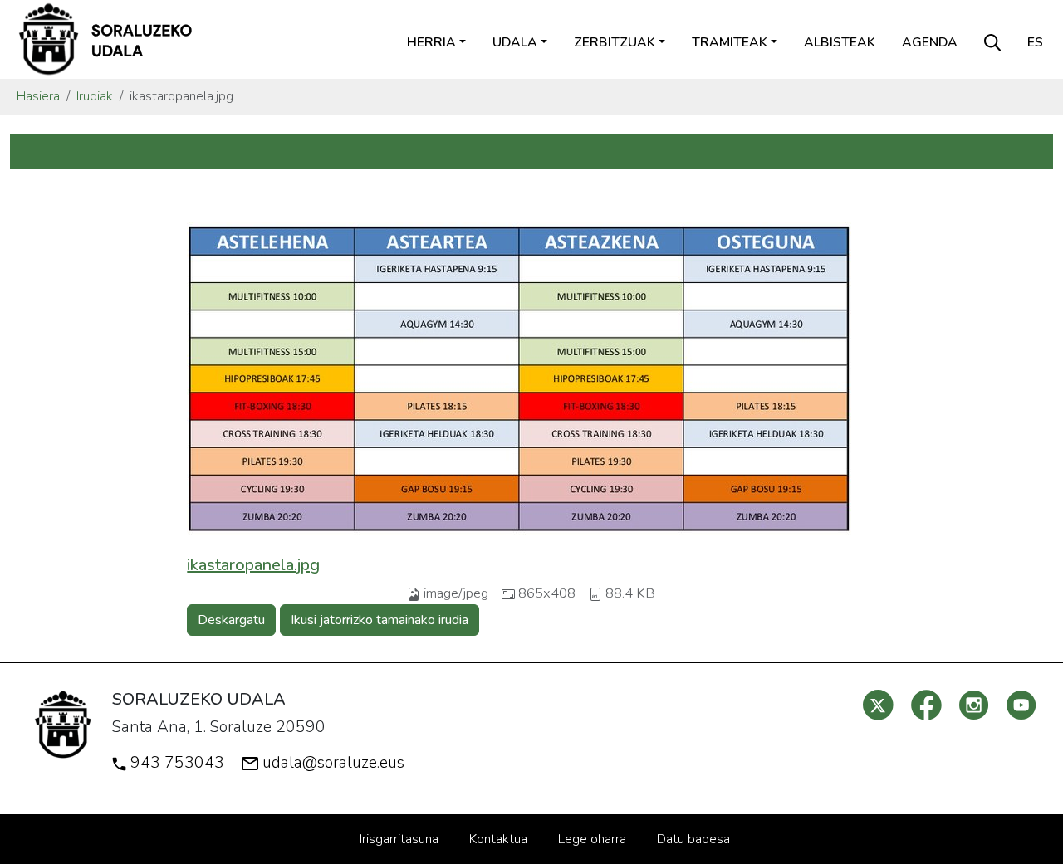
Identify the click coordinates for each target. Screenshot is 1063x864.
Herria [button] (431, 42)
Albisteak (839, 42)
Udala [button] (514, 42)
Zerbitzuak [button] (614, 42)
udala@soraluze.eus (333, 763)
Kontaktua (498, 839)
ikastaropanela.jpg (253, 565)
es (1035, 42)
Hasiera (38, 96)
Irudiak (94, 96)
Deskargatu (231, 620)
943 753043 (177, 763)
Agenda (930, 42)
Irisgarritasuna (399, 839)
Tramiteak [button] (729, 42)
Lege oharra (592, 839)
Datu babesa (693, 839)
